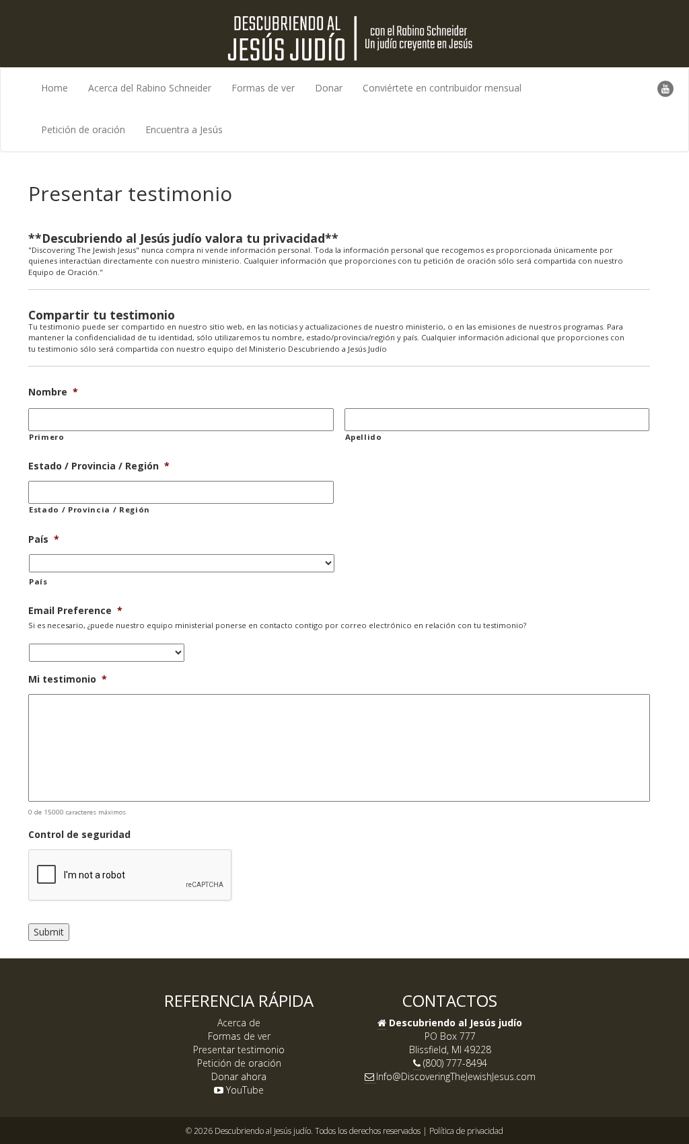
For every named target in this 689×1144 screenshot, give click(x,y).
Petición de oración (83, 129)
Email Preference (75, 611)
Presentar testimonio (239, 1049)
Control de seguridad (79, 835)
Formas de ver (263, 87)
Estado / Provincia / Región (99, 466)
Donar (328, 87)
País (43, 539)
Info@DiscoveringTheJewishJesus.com (456, 1076)
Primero (47, 437)
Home (54, 87)
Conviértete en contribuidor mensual (442, 87)
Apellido (363, 437)
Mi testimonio (67, 679)
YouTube (243, 1089)
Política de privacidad (466, 1130)
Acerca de (238, 1022)
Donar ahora (238, 1076)
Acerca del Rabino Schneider (149, 87)
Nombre (53, 392)
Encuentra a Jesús (184, 129)
